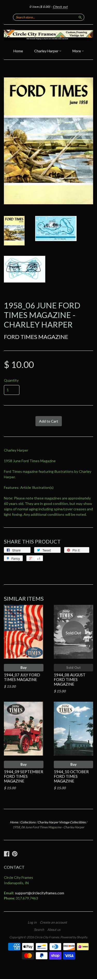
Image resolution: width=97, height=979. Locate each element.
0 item (39, 6)
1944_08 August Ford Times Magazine (69, 679)
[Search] (80, 17)
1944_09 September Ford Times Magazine (23, 776)
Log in (32, 922)
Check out (60, 6)
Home (18, 51)
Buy (23, 667)
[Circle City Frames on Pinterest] (15, 854)
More (77, 51)
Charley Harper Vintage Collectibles (62, 822)
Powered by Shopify (73, 937)
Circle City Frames (46, 937)
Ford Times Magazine (36, 336)
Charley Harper (46, 51)
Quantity (11, 380)
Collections (27, 822)
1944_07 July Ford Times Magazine (22, 677)
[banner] (48, 35)
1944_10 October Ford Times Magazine (71, 776)
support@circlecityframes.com (39, 893)
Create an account (53, 922)
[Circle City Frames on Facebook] (7, 854)
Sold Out (73, 667)
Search (39, 929)
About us (54, 929)
